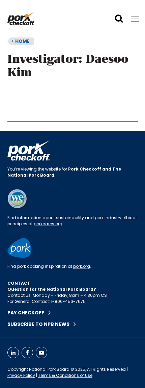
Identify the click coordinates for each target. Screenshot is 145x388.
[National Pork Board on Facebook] (27, 352)
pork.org (81, 266)
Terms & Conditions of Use (65, 375)
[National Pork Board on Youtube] (41, 352)
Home (20, 41)
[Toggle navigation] (135, 19)
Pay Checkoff (27, 312)
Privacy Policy (21, 375)
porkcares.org (48, 224)
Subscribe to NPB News (40, 324)
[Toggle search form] (119, 19)
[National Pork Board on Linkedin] (13, 352)
